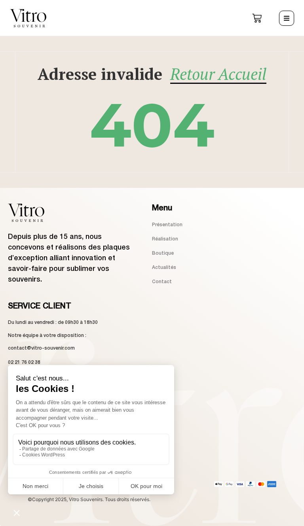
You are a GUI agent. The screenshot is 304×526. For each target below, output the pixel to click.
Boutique (163, 253)
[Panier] (257, 18)
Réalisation (165, 239)
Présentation (167, 225)
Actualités (164, 267)
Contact (162, 282)
